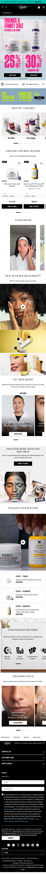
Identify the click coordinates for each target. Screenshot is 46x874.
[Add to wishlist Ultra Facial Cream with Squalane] (19, 164)
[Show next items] (45, 84)
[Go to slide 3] (25, 143)
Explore (23, 393)
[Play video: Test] (23, 542)
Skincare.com (28, 861)
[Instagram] (23, 845)
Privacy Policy (6, 858)
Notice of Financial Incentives (28, 835)
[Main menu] (43, 7)
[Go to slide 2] (21, 143)
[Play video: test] (23, 307)
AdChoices (31, 867)
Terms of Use (16, 831)
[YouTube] (27, 845)
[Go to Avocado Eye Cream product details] (8, 580)
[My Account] (6, 7)
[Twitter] (18, 845)
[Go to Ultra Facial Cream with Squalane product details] (8, 595)
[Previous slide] (2, 2)
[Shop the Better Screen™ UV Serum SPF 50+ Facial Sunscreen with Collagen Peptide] (15, 348)
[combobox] (21, 13)
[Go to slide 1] (15, 143)
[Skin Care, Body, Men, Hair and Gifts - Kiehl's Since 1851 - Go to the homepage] (22, 7)
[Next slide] (44, 2)
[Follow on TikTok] (37, 845)
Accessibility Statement (9, 861)
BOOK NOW (20, 434)
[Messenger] (8, 845)
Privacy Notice (12, 835)
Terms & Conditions (32, 858)
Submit (10, 838)
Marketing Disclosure (10, 833)
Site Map (20, 861)
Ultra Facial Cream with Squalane (12, 185)
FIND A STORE (23, 464)
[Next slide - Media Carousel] (41, 245)
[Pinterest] (32, 845)
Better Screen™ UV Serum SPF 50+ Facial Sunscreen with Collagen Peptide (34, 185)
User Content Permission (18, 858)
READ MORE (18, 723)
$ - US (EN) (5, 852)
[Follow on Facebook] (13, 845)
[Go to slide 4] (30, 143)
